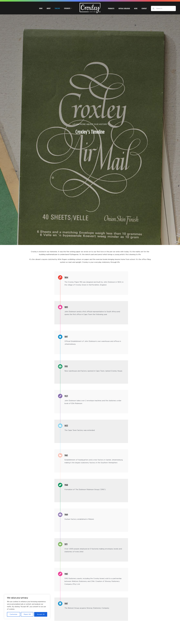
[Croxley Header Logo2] (90, 3)
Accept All (40, 614)
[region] (27, 606)
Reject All (27, 614)
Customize (13, 614)
